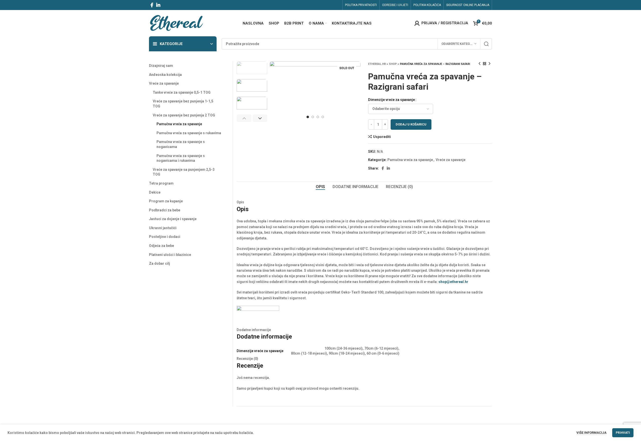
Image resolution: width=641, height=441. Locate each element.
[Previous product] (479, 63)
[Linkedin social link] (158, 5)
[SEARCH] (486, 44)
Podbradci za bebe (164, 210)
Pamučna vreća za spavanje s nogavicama (180, 144)
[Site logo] (176, 23)
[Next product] (489, 63)
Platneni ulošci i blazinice (170, 255)
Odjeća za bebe (161, 246)
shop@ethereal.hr (453, 282)
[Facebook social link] (152, 5)
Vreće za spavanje (450, 160)
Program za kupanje (166, 201)
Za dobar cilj (159, 263)
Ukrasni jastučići (163, 228)
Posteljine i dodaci (164, 237)
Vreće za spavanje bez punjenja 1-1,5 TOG (183, 103)
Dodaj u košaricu (411, 124)
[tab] (320, 187)
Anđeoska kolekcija (165, 75)
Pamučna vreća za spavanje (410, 160)
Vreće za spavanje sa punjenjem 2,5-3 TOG (184, 172)
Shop (393, 64)
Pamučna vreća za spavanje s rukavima (188, 133)
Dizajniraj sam (161, 66)
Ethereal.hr (377, 64)
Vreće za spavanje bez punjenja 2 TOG (184, 115)
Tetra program (161, 183)
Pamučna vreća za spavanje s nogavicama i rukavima (180, 158)
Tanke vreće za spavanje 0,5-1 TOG (182, 92)
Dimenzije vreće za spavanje (391, 100)
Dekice (155, 192)
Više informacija (591, 432)
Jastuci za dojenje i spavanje (173, 219)
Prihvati (623, 432)
